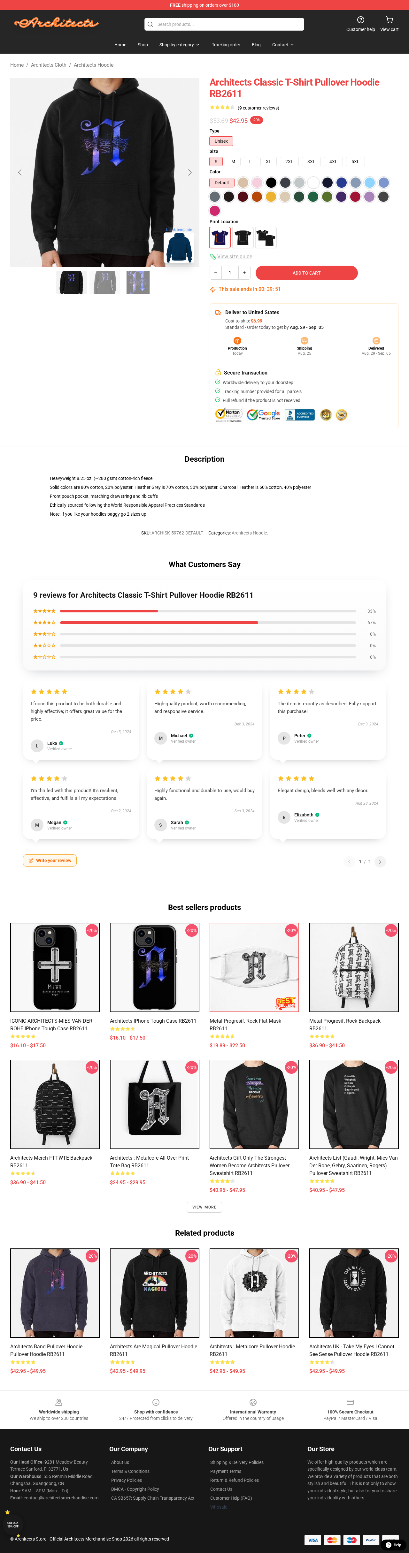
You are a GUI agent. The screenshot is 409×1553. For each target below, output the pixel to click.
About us (120, 1462)
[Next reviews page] (380, 861)
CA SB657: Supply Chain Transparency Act (153, 1498)
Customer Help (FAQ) (231, 1498)
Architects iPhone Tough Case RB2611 (153, 1021)
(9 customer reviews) (258, 107)
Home (17, 65)
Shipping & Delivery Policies (237, 1462)
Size (214, 151)
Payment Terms (225, 1471)
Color (215, 171)
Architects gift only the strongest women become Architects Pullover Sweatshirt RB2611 (249, 1165)
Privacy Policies (126, 1480)
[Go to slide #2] (104, 282)
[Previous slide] (20, 172)
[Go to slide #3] (138, 282)
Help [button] (397, 1545)
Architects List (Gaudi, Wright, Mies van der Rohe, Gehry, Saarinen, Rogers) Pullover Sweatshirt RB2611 (353, 1165)
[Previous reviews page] (349, 861)
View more (204, 1207)
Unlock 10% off (13, 1524)
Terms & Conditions (130, 1471)
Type (215, 130)
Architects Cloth (48, 65)
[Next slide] (189, 172)
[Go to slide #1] (71, 282)
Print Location (224, 221)
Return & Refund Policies (234, 1480)
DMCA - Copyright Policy (135, 1489)
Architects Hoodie (93, 65)
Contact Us (221, 1489)
